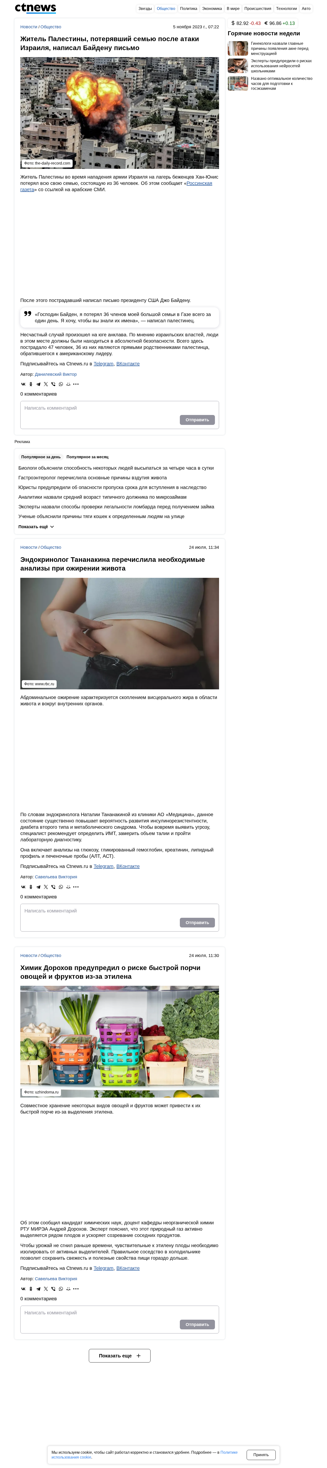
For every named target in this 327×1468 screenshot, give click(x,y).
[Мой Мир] (68, 384)
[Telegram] (38, 384)
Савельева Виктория (56, 876)
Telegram (104, 363)
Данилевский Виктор (56, 374)
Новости (29, 26)
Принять (261, 1455)
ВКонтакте (128, 363)
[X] (46, 384)
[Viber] (53, 384)
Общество (50, 26)
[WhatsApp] (61, 384)
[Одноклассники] (31, 384)
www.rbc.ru (44, 684)
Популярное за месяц (87, 457)
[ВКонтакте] (23, 384)
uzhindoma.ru (47, 1092)
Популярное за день (41, 457)
